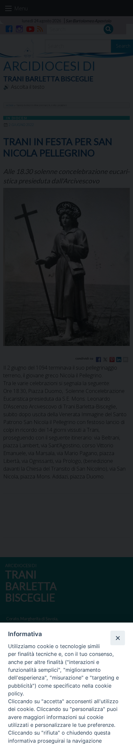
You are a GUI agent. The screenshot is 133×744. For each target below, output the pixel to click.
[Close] (117, 638)
